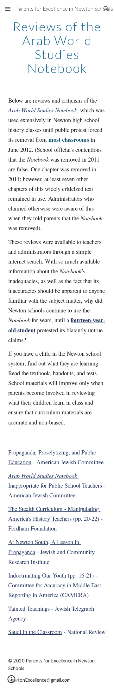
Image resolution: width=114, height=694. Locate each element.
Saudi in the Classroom (35, 632)
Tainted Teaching (28, 608)
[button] (7, 8)
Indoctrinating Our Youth (37, 575)
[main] (57, 47)
